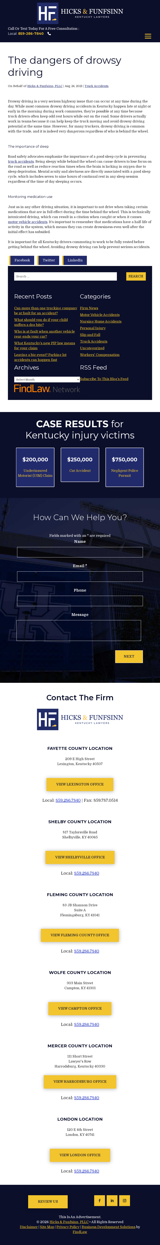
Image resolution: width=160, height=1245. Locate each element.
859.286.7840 (68, 800)
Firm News (89, 308)
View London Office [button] (80, 1155)
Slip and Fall (90, 335)
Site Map (47, 1227)
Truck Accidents (97, 86)
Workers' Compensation (100, 355)
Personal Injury (93, 328)
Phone (80, 590)
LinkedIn (75, 260)
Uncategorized (92, 348)
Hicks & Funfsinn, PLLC (44, 86)
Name (80, 541)
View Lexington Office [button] (80, 784)
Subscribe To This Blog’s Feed (104, 379)
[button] (148, 37)
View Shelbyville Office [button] (80, 857)
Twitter (49, 260)
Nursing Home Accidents (100, 321)
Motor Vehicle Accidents (100, 315)
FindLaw (80, 1232)
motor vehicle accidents (27, 222)
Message (80, 615)
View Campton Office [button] (80, 1008)
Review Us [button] (48, 1202)
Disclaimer (29, 1227)
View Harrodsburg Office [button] (80, 1082)
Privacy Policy (67, 1227)
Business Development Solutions (108, 1227)
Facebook (22, 260)
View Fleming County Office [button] (80, 935)
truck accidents (21, 162)
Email (80, 566)
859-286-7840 (31, 34)
